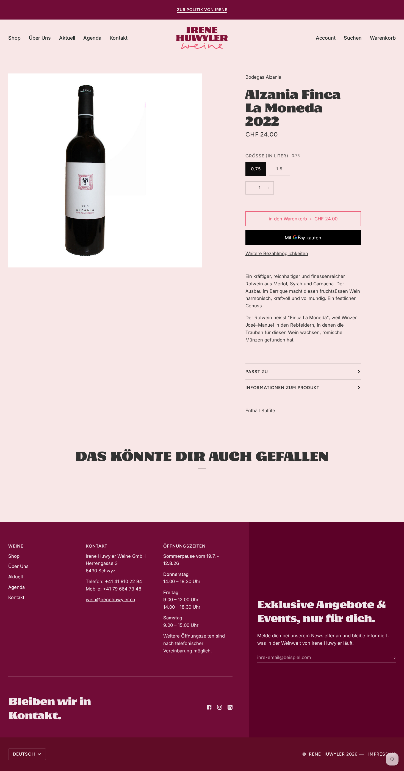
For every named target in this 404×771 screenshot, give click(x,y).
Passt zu (256, 371)
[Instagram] (219, 707)
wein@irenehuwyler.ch (110, 599)
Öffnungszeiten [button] (184, 546)
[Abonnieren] (388, 657)
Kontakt (16, 597)
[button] (16, 38)
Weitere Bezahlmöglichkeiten (276, 253)
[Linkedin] (230, 707)
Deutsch (25, 754)
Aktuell (15, 576)
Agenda (16, 587)
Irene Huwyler (326, 754)
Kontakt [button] (96, 546)
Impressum (382, 754)
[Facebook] (209, 707)
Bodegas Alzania (263, 77)
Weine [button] (15, 546)
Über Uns (18, 566)
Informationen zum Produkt (282, 387)
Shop (14, 556)
